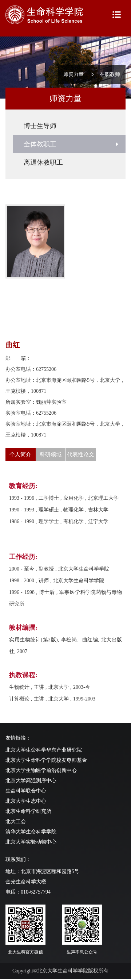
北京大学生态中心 (25, 801)
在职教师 (110, 74)
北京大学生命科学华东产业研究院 (43, 750)
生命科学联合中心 (25, 791)
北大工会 (15, 821)
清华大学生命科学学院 (30, 831)
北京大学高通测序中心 (30, 780)
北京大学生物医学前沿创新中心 (41, 770)
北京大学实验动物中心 (30, 842)
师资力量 (73, 74)
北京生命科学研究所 (28, 811)
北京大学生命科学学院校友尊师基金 (46, 760)
